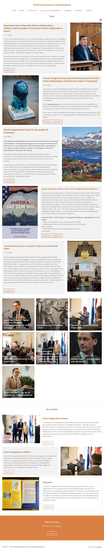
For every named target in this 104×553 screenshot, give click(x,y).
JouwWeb (99, 547)
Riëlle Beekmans (53, 104)
